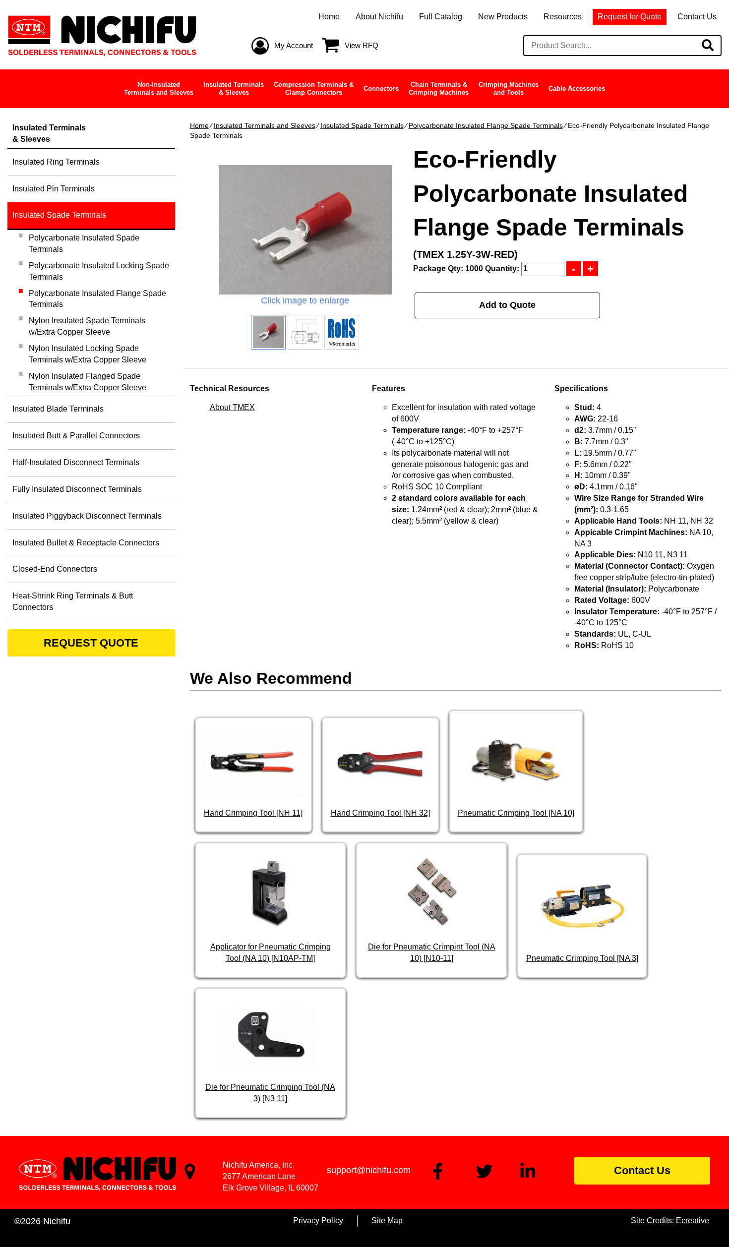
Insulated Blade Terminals (58, 409)
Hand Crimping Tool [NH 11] (253, 813)
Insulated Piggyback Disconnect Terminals (87, 516)
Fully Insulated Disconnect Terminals (77, 489)
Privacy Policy (318, 1220)
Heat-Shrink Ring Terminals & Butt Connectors (72, 601)
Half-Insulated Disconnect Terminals (75, 462)
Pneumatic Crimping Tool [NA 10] (516, 813)
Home (329, 16)
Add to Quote (507, 305)
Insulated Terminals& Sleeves (233, 88)
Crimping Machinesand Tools (509, 88)
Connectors (381, 88)
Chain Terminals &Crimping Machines (439, 88)
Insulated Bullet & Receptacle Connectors (85, 542)
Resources (563, 16)
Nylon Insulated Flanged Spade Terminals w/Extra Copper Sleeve (87, 382)
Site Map (387, 1220)
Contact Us (697, 16)
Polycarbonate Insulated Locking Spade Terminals (99, 271)
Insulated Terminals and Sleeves (264, 125)
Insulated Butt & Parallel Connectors (76, 435)
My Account (293, 45)
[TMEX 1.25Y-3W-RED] (305, 230)
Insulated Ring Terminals (56, 162)
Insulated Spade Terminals (362, 125)
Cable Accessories (576, 88)
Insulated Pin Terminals (53, 188)
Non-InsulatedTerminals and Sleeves (158, 88)
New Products (503, 16)
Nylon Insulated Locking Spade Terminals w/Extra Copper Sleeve (87, 354)
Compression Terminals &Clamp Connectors (314, 88)
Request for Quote (630, 16)
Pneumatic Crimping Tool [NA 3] (582, 958)
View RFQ (361, 45)
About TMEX (232, 407)
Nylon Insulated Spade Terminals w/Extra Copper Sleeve (87, 326)
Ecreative (692, 1220)
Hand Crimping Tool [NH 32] (380, 813)
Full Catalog (440, 16)
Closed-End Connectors (54, 569)
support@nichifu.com (369, 1170)
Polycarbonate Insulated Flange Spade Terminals (486, 125)
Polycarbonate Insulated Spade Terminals (84, 243)
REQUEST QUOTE (91, 643)
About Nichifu (379, 16)
